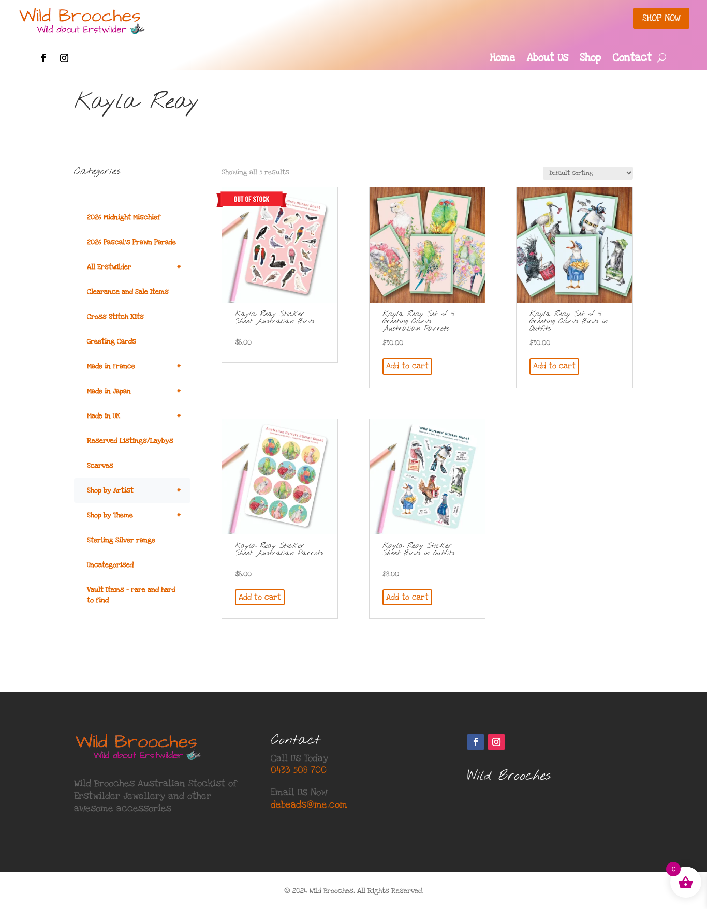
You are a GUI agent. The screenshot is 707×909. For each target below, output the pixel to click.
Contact (632, 59)
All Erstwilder (134, 266)
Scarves (100, 465)
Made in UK (134, 415)
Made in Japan (134, 390)
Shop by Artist (134, 490)
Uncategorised (110, 565)
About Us (547, 59)
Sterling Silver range (121, 540)
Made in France (134, 366)
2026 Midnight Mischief (123, 217)
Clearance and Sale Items (128, 291)
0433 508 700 (299, 770)
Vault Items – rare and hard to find (131, 595)
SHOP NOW (661, 18)
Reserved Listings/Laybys (130, 440)
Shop (590, 59)
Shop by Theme (134, 515)
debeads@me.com (309, 805)
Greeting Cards (111, 341)
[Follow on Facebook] (43, 58)
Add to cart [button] (407, 366)
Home (502, 59)
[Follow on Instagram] (64, 58)
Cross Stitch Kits (115, 316)
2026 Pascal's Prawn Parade (131, 242)
